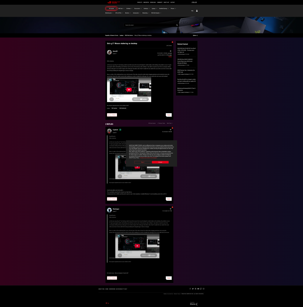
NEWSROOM (112, 289)
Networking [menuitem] (145, 13)
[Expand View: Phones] (175, 8)
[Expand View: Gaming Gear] (140, 13)
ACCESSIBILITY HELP (121, 289)
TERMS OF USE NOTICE (168, 293)
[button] (109, 114)
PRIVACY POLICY (177, 293)
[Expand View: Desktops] (149, 8)
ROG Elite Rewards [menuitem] (155, 13)
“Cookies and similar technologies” (148, 157)
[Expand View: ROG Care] (124, 8)
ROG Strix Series (129, 35)
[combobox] (151, 25)
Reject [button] (142, 162)
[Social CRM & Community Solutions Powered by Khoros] (193, 303)
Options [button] (195, 35)
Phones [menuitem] (172, 8)
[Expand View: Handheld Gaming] (168, 8)
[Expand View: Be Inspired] (116, 8)
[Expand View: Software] (132, 8)
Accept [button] (160, 162)
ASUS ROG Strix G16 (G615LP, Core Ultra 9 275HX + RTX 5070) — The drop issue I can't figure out (186, 50)
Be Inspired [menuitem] (111, 8)
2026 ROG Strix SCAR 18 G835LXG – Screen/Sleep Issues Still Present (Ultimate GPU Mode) (185, 61)
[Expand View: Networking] (149, 13)
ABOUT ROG (101, 289)
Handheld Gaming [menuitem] (163, 8)
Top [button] (108, 303)
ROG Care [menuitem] (120, 8)
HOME (106, 289)
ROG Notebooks (122, 108)
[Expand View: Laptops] (156, 8)
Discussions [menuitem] (137, 8)
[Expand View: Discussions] (141, 8)
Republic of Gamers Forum (111, 35)
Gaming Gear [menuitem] (136, 13)
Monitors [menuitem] (127, 13)
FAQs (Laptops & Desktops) (183, 74)
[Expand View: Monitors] (130, 13)
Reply (168, 115)
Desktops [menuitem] (146, 8)
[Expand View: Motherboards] (113, 13)
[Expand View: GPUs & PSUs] (122, 13)
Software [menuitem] (128, 8)
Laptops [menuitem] (153, 8)
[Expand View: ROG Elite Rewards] (161, 13)
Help (192, 10)
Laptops (121, 35)
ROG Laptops (114, 108)
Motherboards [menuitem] (108, 13)
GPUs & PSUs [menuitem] (118, 13)
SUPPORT (172, 2)
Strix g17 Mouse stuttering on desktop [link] (143, 35)
